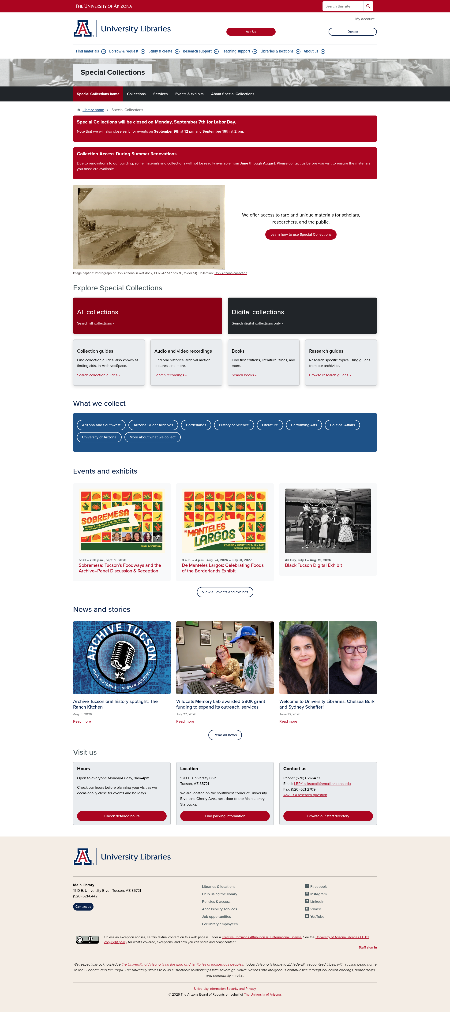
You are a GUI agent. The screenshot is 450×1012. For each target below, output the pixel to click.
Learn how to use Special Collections (300, 234)
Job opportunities (216, 916)
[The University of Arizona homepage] (104, 6)
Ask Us (251, 32)
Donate (353, 32)
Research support (197, 51)
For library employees (220, 924)
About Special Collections (232, 94)
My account (365, 19)
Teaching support (236, 51)
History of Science (234, 425)
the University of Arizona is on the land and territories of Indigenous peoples (182, 964)
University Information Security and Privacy (225, 989)
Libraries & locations (276, 51)
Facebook (318, 886)
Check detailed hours (121, 816)
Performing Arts (304, 425)
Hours (83, 769)
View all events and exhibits (225, 592)
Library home (93, 110)
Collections (136, 94)
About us (311, 51)
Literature (270, 425)
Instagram (318, 894)
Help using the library (219, 894)
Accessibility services (219, 909)
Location (189, 769)
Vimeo (315, 909)
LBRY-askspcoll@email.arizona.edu (322, 783)
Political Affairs (342, 425)
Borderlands (196, 425)
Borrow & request (123, 51)
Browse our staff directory (328, 816)
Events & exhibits (189, 94)
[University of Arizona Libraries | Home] (122, 28)
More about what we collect (153, 437)
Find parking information (225, 816)
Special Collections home (98, 94)
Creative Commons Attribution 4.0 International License (262, 937)
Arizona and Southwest (101, 425)
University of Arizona (99, 437)
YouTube (317, 916)
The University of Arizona (262, 995)
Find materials (87, 51)
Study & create (160, 51)
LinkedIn (317, 901)
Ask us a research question (305, 795)
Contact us (295, 769)
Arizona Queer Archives (153, 425)
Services (160, 94)
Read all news (225, 735)
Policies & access (216, 901)
